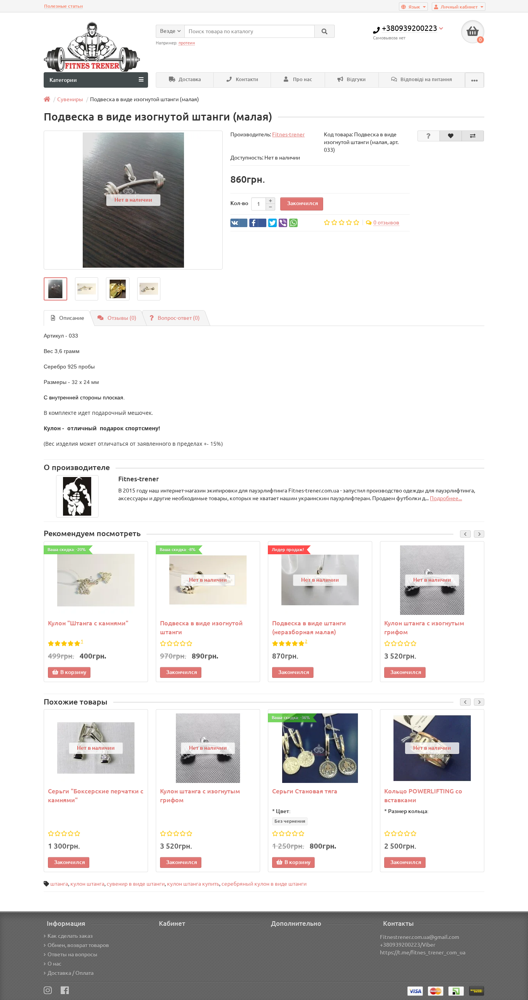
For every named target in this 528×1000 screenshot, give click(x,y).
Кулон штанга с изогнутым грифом (424, 627)
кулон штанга (87, 884)
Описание (71, 318)
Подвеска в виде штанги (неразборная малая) (309, 627)
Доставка (189, 79)
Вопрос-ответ (179, 318)
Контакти (246, 79)
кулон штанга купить (193, 884)
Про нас (302, 79)
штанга (59, 884)
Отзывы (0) (121, 318)
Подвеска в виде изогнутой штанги (201, 627)
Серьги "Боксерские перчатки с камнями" (95, 795)
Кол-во (239, 203)
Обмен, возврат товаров (78, 945)
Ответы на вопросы (72, 954)
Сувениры (70, 99)
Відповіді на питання (425, 79)
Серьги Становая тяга (304, 791)
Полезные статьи (63, 5)
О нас (54, 964)
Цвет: (283, 811)
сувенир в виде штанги (136, 884)
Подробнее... (446, 498)
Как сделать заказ (70, 936)
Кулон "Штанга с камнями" (88, 623)
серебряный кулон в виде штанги (264, 884)
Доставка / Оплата (71, 973)
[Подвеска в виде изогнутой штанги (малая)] (55, 289)
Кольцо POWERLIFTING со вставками (423, 795)
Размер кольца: (408, 811)
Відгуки (356, 79)
